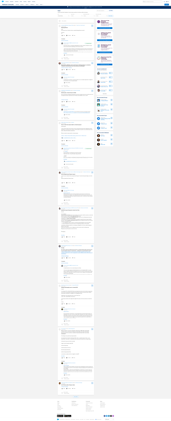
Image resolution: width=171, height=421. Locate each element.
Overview (17, 4)
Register (90, 6)
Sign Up (166, 4)
